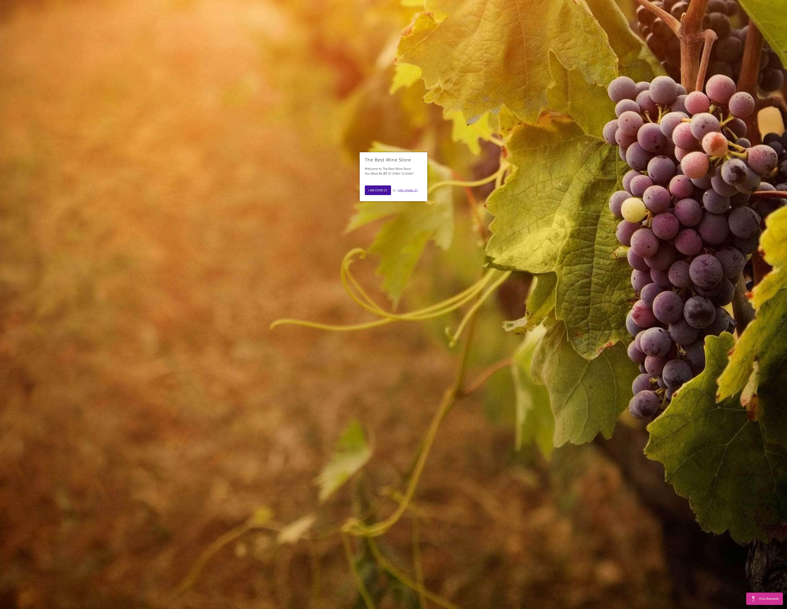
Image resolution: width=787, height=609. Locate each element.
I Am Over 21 (378, 190)
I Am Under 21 (407, 190)
